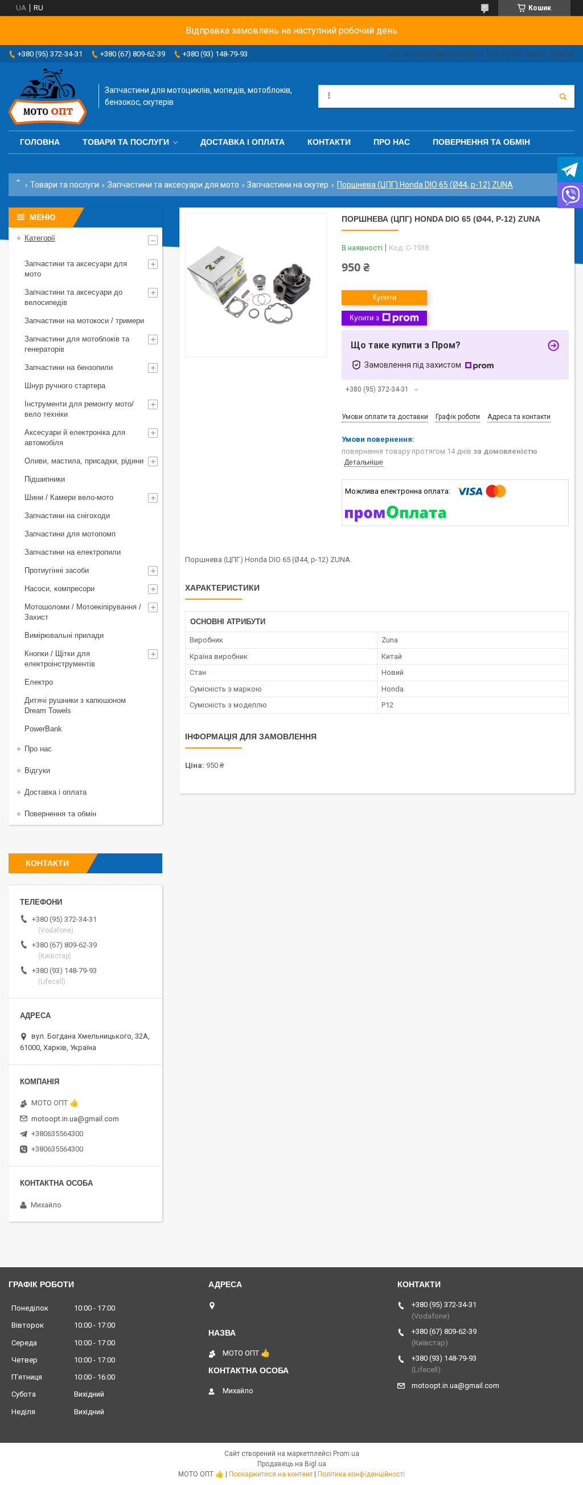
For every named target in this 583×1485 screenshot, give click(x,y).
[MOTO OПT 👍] (48, 96)
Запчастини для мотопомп (70, 534)
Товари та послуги (126, 142)
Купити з (364, 318)
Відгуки (37, 770)
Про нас (391, 142)
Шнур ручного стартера (64, 385)
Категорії (39, 238)
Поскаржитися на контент (271, 1474)
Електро (38, 682)
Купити (384, 297)
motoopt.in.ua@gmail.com (75, 1118)
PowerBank (43, 729)
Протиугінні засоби (56, 570)
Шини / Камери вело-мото (68, 497)
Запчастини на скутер (288, 184)
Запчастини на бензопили (68, 367)
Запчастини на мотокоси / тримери (84, 320)
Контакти (329, 142)
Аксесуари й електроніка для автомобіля (74, 437)
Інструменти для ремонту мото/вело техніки (79, 409)
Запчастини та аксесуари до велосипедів (73, 297)
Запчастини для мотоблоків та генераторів (76, 344)
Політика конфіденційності (361, 1474)
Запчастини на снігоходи (67, 515)
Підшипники (44, 479)
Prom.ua (346, 1454)
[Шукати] (563, 96)
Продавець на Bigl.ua (291, 1464)
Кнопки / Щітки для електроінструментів (59, 658)
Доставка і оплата (242, 142)
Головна (40, 142)
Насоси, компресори (59, 588)
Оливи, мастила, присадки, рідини (83, 461)
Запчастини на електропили (72, 552)
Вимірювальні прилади (64, 635)
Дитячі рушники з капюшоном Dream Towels (75, 705)
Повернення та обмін (481, 142)
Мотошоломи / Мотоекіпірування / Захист (82, 612)
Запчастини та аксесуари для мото (173, 184)
